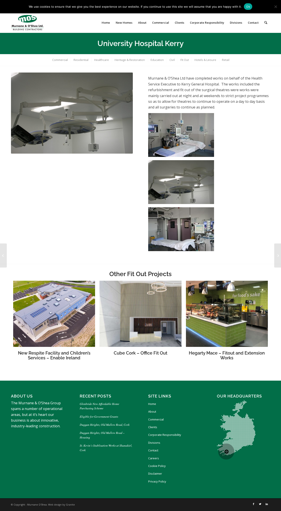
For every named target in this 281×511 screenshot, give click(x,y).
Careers (153, 458)
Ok (248, 6)
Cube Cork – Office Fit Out (140, 353)
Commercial (60, 60)
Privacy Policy (157, 481)
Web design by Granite (61, 504)
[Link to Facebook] (253, 504)
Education (157, 60)
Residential (81, 60)
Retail (225, 60)
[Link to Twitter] (260, 504)
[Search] (265, 22)
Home (152, 404)
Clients (152, 427)
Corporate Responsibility (164, 435)
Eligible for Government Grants (99, 416)
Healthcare (101, 60)
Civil (172, 60)
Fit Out (184, 60)
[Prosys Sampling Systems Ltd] (3, 255)
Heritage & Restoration (130, 60)
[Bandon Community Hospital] (277, 255)
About (152, 411)
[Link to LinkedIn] (266, 504)
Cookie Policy (157, 466)
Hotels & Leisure (205, 60)
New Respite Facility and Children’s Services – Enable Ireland (54, 355)
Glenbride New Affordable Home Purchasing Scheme (99, 406)
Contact (153, 450)
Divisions (154, 443)
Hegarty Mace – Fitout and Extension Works (227, 355)
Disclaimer (155, 474)
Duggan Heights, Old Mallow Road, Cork (105, 424)
